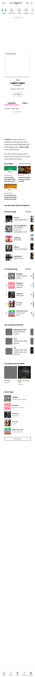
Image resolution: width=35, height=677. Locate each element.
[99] (17, 351)
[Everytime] (17, 257)
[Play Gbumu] (9, 248)
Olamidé (7, 381)
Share (19, 94)
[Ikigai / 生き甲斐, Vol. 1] (24, 372)
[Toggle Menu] (3, 3)
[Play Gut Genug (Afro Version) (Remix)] (9, 229)
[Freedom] (17, 239)
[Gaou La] (17, 294)
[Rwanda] (17, 285)
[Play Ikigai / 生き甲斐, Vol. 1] (21, 374)
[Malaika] (17, 276)
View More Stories (25, 164)
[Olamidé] (10, 372)
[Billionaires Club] (17, 332)
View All (28, 212)
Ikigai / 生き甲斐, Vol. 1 (23, 381)
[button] (31, 3)
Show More (17, 439)
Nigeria (13, 89)
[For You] (17, 304)
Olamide (17, 85)
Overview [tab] (12, 103)
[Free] (17, 341)
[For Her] (17, 218)
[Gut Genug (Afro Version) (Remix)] (17, 228)
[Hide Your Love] (17, 313)
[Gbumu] (17, 248)
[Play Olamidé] (8, 374)
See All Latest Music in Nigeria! (17, 205)
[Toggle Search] (27, 3)
